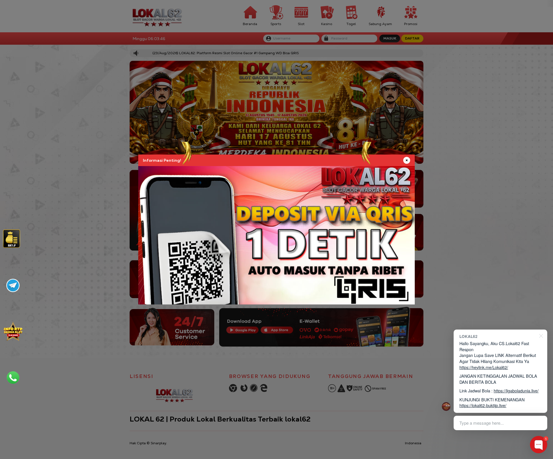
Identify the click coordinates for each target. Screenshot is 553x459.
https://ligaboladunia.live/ (516, 390)
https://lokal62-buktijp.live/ (482, 405)
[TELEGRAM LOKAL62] (13, 285)
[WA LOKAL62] (13, 377)
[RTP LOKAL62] (11, 239)
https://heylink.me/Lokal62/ (483, 367)
